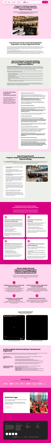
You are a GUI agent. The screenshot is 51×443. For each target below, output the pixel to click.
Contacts (38, 427)
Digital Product (28, 426)
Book (27, 425)
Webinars (27, 427)
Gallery (37, 426)
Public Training (18, 426)
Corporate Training (19, 425)
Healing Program (18, 429)
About (37, 425)
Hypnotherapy (18, 428)
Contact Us (8, 407)
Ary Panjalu (9, 429)
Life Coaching (18, 427)
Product (44, 2)
